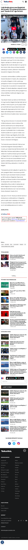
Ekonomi (17, 472)
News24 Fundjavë (4, 477)
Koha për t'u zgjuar (5, 470)
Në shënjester (4, 474)
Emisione (17, 498)
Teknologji (17, 491)
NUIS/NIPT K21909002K (6, 520)
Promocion (6, 4)
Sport (16, 479)
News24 (2, 506)
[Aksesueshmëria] (2, 542)
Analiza (16, 488)
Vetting (2, 491)
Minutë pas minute (19, 463)
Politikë (16, 467)
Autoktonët (3, 460)
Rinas (11, 244)
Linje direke (7, 244)
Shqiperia (21, 244)
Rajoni (16, 477)
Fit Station (3, 465)
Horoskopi (17, 495)
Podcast (3, 481)
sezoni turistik (16, 244)
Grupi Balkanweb (20, 220)
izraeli (2, 244)
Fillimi (2, 4)
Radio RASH (3, 510)
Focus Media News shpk (6, 518)
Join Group (14, 219)
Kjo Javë (2, 467)
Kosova (16, 474)
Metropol (17, 486)
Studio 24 (3, 486)
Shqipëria (17, 465)
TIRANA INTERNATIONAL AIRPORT (7, 246)
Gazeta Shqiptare (4, 508)
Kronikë (16, 470)
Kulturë (16, 484)
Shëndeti (17, 493)
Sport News (3, 484)
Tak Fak (2, 488)
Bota (16, 481)
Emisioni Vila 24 (4, 463)
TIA (25, 244)
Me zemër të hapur (5, 472)
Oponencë (3, 479)
